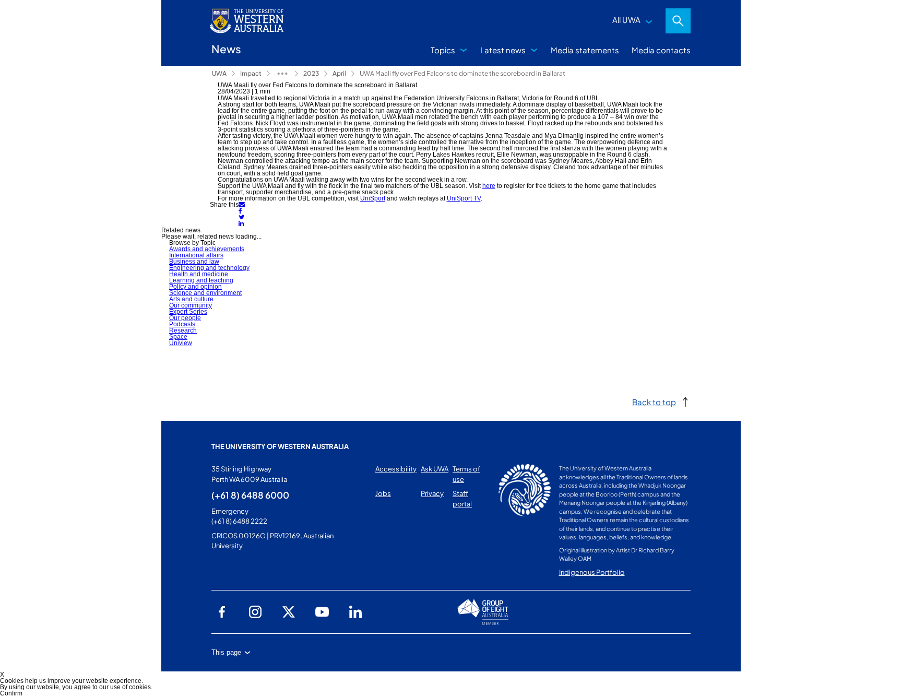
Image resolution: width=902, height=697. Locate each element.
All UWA (626, 20)
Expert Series (188, 311)
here (488, 186)
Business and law (194, 261)
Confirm (11, 693)
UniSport (372, 198)
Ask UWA (434, 469)
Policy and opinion (195, 286)
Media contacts (661, 50)
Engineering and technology (209, 267)
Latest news (503, 50)
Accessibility (396, 469)
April (339, 73)
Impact (251, 73)
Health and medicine (198, 274)
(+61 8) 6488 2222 (239, 521)
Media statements (585, 50)
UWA (219, 73)
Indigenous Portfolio (592, 572)
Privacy (432, 493)
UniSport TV (464, 198)
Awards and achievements (206, 249)
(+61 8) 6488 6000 (250, 495)
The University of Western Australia (280, 446)
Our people (185, 318)
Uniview (180, 343)
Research (183, 330)
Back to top (654, 402)
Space (178, 336)
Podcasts (182, 324)
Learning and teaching (201, 280)
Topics (443, 50)
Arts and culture (191, 299)
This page (226, 652)
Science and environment (205, 293)
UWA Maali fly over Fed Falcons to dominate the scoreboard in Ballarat (462, 73)
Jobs (383, 493)
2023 (311, 73)
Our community (190, 305)
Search (678, 20)
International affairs (196, 255)
